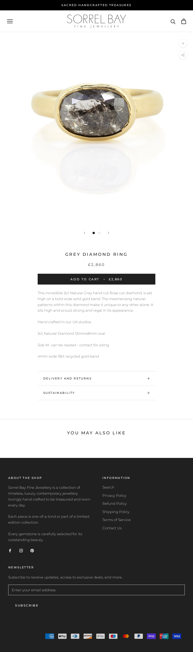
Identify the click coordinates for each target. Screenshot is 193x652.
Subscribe (27, 605)
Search (108, 487)
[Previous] (84, 233)
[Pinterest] (32, 550)
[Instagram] (21, 550)
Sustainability (59, 393)
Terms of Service (116, 520)
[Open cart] (183, 21)
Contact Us (112, 528)
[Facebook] (10, 550)
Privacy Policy (114, 495)
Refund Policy (114, 503)
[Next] (108, 233)
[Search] (173, 21)
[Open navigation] (10, 21)
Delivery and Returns (67, 378)
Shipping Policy (115, 511)
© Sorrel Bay (24, 636)
